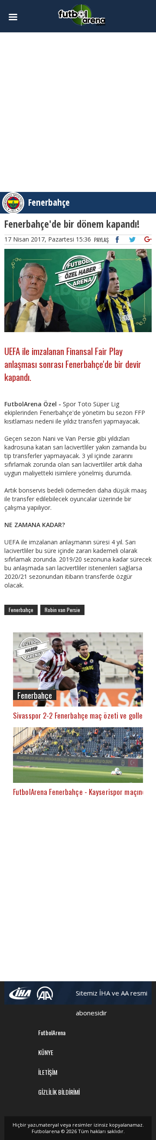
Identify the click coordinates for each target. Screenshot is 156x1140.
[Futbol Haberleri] (82, 14)
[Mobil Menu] (15, 17)
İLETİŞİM (47, 1072)
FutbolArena (51, 1032)
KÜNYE (45, 1052)
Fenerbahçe (49, 202)
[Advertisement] (78, 112)
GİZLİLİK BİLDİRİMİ (59, 1091)
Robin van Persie (62, 609)
